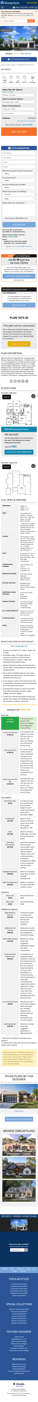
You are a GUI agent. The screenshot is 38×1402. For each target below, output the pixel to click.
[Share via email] (11, 381)
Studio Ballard (19, 1346)
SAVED (17, 7)
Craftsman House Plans (19, 1286)
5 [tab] (22, 52)
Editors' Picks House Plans (19, 1309)
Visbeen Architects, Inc (19, 1348)
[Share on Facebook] (19, 381)
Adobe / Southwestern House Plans (22, 65)
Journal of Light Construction (19, 1371)
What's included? (8, 92)
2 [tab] (13, 52)
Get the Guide (19, 305)
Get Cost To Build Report (19, 276)
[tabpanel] (19, 38)
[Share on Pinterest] (27, 381)
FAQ (34, 1269)
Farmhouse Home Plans (19, 1291)
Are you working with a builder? (14, 184)
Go (26, 1250)
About (15, 1271)
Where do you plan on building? (14, 191)
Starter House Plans (19, 1321)
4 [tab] (19, 52)
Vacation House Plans (19, 1323)
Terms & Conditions (19, 15)
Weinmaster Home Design (19, 1350)
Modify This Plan (19, 344)
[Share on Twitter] (23, 381)
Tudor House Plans (19, 1295)
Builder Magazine (19, 1369)
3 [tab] (16, 52)
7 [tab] (28, 52)
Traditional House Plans (19, 1293)
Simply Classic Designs (19, 1344)
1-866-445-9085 (31, 3)
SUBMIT (31, 21)
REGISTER (24, 7)
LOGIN (31, 7)
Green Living (19, 1337)
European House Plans (19, 1289)
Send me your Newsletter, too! (16, 218)
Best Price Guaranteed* (26, 121)
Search (5, 1269)
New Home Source (19, 1364)
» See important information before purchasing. (19, 704)
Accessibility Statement (19, 1395)
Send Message (19, 225)
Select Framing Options (11, 106)
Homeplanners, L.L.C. (19, 1339)
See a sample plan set (19, 646)
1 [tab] (10, 52)
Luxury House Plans (19, 1316)
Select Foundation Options (12, 99)
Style (8, 65)
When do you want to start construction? (17, 171)
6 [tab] (25, 52)
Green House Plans (19, 1314)
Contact (22, 1271)
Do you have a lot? (9, 178)
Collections (20, 1269)
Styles (12, 1269)
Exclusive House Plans (19, 1311)
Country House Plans (19, 1284)
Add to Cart (19, 131)
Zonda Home (19, 1373)
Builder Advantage (19, 1367)
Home (3, 65)
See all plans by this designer (19, 1119)
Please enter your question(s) (13, 203)
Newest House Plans (19, 1318)
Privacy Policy (27, 246)
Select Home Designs (19, 1341)
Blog (28, 1269)
